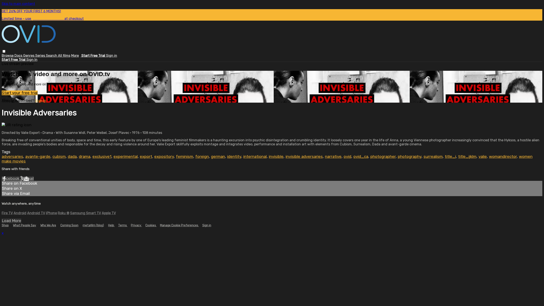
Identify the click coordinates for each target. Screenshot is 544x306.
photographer (383, 156)
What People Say (24, 225)
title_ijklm (467, 156)
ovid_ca (360, 156)
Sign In (31, 60)
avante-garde (37, 156)
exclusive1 (101, 156)
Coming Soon (69, 225)
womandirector (503, 156)
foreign (202, 156)
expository (164, 156)
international (255, 156)
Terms (123, 225)
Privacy (136, 225)
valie (483, 156)
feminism (184, 156)
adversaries (12, 156)
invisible (276, 156)
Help (111, 225)
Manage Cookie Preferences (179, 225)
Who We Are (48, 225)
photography (409, 156)
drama (84, 156)
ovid (347, 156)
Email (29, 178)
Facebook (11, 178)
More (75, 56)
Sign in (111, 56)
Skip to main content (18, 4)
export (146, 156)
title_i (450, 156)
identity (234, 156)
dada (72, 156)
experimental (125, 156)
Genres (29, 56)
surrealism (433, 156)
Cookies (151, 225)
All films (64, 56)
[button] (4, 51)
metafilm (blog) (93, 225)
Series (40, 56)
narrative (333, 156)
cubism (59, 156)
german (218, 156)
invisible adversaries (304, 156)
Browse (8, 56)
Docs (18, 56)
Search (52, 56)
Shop (5, 225)
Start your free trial (20, 93)
